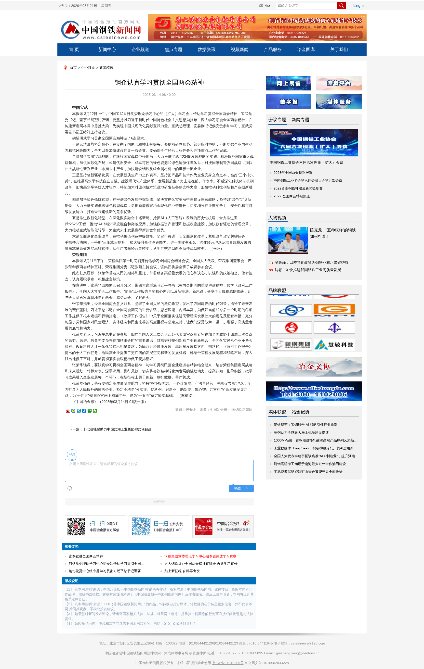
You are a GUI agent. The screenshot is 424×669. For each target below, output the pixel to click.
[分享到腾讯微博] (81, 411)
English (360, 5)
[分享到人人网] (86, 411)
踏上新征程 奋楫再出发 (182, 571)
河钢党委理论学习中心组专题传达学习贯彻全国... (106, 564)
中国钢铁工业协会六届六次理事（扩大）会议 (306, 162)
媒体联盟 (277, 411)
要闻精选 (106, 68)
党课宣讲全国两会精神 (86, 556)
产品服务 (273, 49)
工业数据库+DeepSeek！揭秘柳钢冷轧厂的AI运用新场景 (317, 448)
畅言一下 (241, 488)
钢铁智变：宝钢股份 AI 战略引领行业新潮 (305, 425)
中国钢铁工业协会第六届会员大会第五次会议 (308, 180)
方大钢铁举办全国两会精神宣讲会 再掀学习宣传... (202, 564)
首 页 (74, 49)
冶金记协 (300, 411)
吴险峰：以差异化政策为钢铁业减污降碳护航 (311, 262)
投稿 (267, 6)
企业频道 (140, 49)
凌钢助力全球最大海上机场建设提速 (301, 432)
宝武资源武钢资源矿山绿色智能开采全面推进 (308, 472)
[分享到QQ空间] (75, 411)
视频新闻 (240, 49)
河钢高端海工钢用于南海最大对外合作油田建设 (310, 464)
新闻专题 (300, 119)
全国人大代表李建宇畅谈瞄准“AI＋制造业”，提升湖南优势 (318, 456)
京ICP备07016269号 (228, 663)
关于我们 (339, 49)
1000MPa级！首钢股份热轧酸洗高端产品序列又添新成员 (317, 440)
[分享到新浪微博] (70, 411)
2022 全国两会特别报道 (292, 196)
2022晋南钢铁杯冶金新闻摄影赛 (298, 188)
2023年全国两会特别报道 (293, 173)
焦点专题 (173, 49)
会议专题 (277, 119)
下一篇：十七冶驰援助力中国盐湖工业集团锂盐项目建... (112, 429)
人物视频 (277, 217)
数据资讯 (206, 49)
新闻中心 (107, 49)
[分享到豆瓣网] (92, 411)
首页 (73, 68)
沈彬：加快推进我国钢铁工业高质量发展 (308, 270)
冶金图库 (306, 49)
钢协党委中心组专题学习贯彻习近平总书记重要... (106, 571)
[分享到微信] (97, 411)
